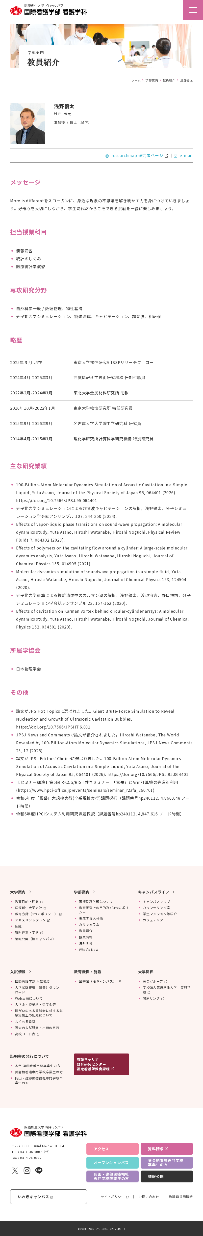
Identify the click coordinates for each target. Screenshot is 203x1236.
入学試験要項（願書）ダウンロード (37, 989)
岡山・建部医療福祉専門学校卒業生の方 (39, 1080)
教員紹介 (169, 80)
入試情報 (18, 971)
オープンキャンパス (111, 1162)
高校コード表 (25, 1034)
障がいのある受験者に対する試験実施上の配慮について (39, 1012)
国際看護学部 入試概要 (32, 981)
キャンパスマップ (156, 901)
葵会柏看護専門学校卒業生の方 (39, 1072)
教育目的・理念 (27, 901)
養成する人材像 (91, 918)
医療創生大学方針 (28, 907)
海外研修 (86, 943)
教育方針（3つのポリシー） (36, 914)
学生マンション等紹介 (160, 914)
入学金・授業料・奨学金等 (35, 1004)
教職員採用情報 (181, 1196)
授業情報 (86, 937)
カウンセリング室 (156, 907)
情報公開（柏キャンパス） (35, 938)
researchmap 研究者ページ (137, 155)
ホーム (136, 80)
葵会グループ (153, 981)
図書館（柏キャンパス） (98, 981)
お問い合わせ (149, 1196)
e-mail (186, 155)
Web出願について (29, 998)
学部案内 (151, 80)
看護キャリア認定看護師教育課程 (93, 1064)
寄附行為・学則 (27, 932)
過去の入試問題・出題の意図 (37, 1027)
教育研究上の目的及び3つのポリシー (104, 909)
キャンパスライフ (153, 891)
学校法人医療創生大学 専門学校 (167, 989)
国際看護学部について (96, 901)
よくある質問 (25, 1021)
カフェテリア (153, 920)
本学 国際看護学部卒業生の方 (37, 1065)
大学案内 (18, 891)
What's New (89, 949)
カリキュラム (89, 924)
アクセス (101, 1148)
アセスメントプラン (30, 920)
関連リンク (151, 998)
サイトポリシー (113, 1196)
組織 (18, 926)
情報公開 (156, 1176)
